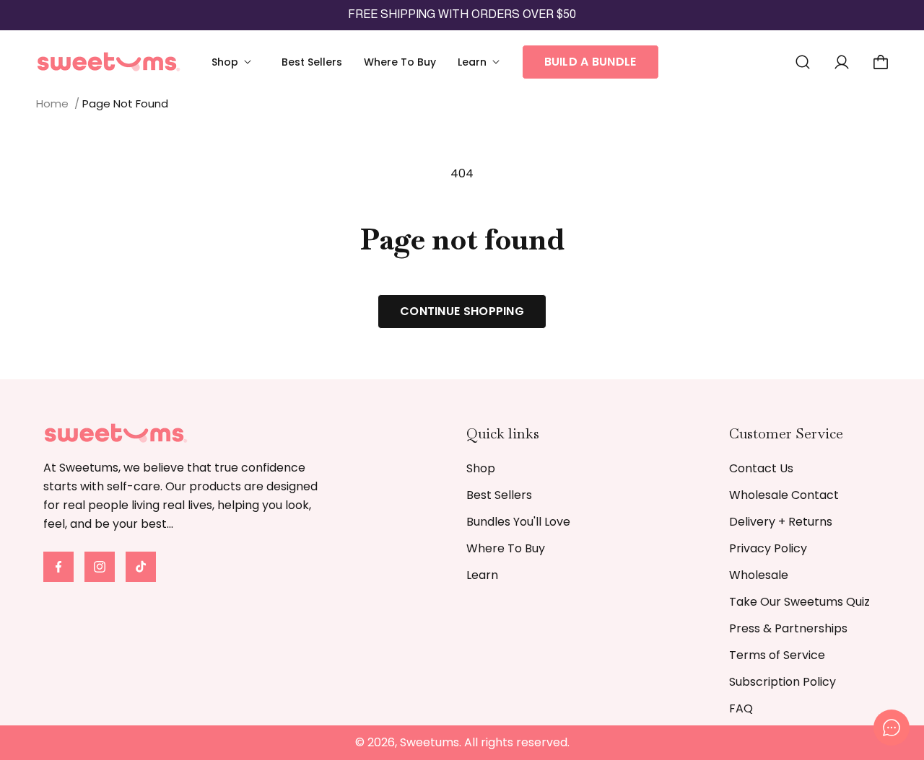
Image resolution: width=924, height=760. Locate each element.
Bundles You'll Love (518, 521)
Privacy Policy (768, 548)
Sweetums (429, 742)
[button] (236, 62)
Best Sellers (499, 495)
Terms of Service (777, 655)
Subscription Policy (782, 681)
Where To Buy (505, 548)
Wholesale (758, 575)
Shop (480, 468)
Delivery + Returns (780, 521)
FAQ (741, 708)
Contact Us (761, 468)
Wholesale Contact (784, 495)
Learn (482, 575)
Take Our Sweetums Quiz (799, 601)
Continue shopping (462, 311)
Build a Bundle (590, 61)
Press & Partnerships (788, 628)
